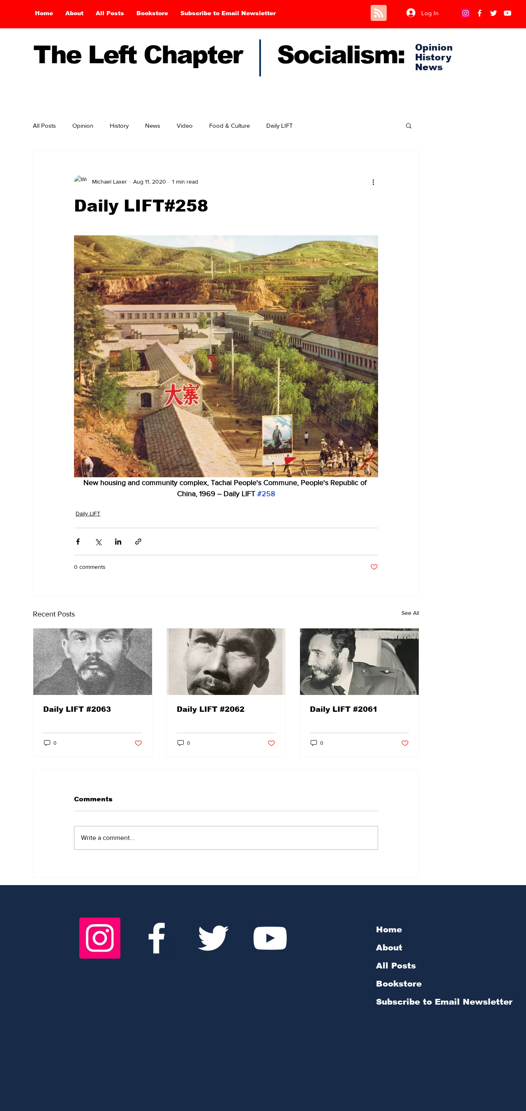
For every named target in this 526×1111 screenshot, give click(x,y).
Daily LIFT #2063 (77, 709)
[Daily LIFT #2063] (92, 661)
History (119, 125)
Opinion (82, 125)
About (389, 947)
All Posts (44, 125)
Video (185, 125)
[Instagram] (465, 13)
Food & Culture (229, 125)
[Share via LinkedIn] (118, 541)
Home (389, 929)
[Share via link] (138, 541)
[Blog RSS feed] (379, 13)
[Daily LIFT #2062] (226, 661)
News (152, 125)
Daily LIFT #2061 (344, 709)
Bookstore (399, 983)
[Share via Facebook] (78, 541)
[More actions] (373, 181)
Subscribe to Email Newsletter (444, 1001)
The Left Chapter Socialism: (218, 55)
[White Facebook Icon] (156, 938)
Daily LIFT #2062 (211, 709)
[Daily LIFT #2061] (359, 661)
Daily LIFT (279, 125)
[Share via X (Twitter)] (98, 541)
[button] (409, 125)
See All (410, 613)
